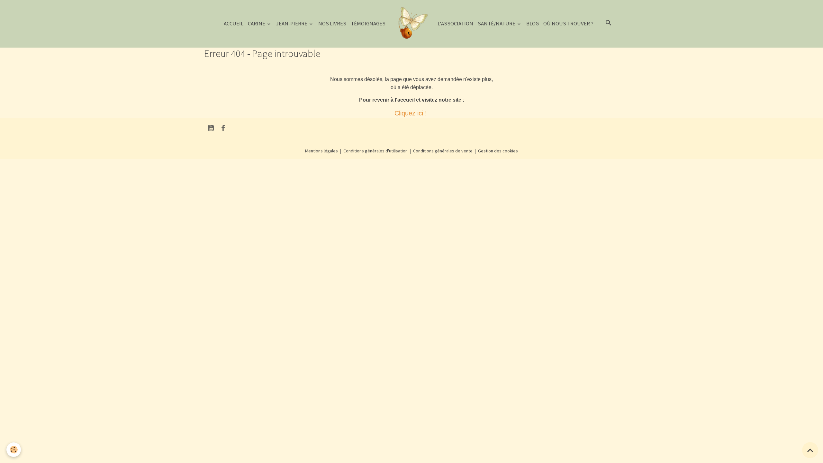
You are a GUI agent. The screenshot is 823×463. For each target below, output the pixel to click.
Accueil (233, 23)
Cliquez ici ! (411, 113)
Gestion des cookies (498, 151)
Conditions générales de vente (443, 151)
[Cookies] (13, 449)
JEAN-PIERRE (292, 23)
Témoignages (368, 23)
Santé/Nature (497, 23)
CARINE (257, 23)
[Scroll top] (810, 450)
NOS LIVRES (332, 23)
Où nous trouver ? (568, 23)
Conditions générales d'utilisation (375, 151)
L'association (455, 23)
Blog (532, 23)
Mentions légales (321, 151)
